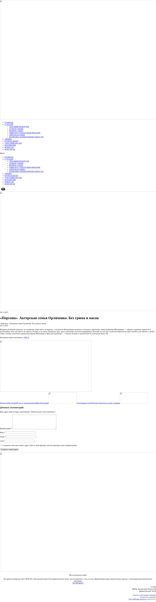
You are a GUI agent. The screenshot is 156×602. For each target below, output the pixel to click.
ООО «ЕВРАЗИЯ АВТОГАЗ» (138, 599)
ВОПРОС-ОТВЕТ (16, 131)
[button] (78, 153)
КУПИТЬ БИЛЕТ (11, 141)
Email (3, 437)
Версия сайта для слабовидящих (18, 189)
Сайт (2, 441)
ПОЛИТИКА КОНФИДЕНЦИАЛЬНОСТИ (26, 137)
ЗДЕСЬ (26, 337)
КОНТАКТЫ (10, 149)
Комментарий (6, 429)
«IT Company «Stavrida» (148, 595)
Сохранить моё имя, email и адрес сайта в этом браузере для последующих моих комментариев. (40, 445)
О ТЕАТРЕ (9, 125)
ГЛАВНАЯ (9, 123)
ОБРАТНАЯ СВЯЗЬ (17, 135)
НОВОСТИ (9, 147)
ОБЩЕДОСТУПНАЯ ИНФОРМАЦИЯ (24, 133)
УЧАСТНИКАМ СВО (13, 143)
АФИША (8, 139)
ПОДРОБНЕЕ (78, 583)
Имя (2, 433)
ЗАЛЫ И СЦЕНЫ (16, 129)
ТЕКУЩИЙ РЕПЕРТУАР (19, 127)
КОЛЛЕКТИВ (10, 145)
